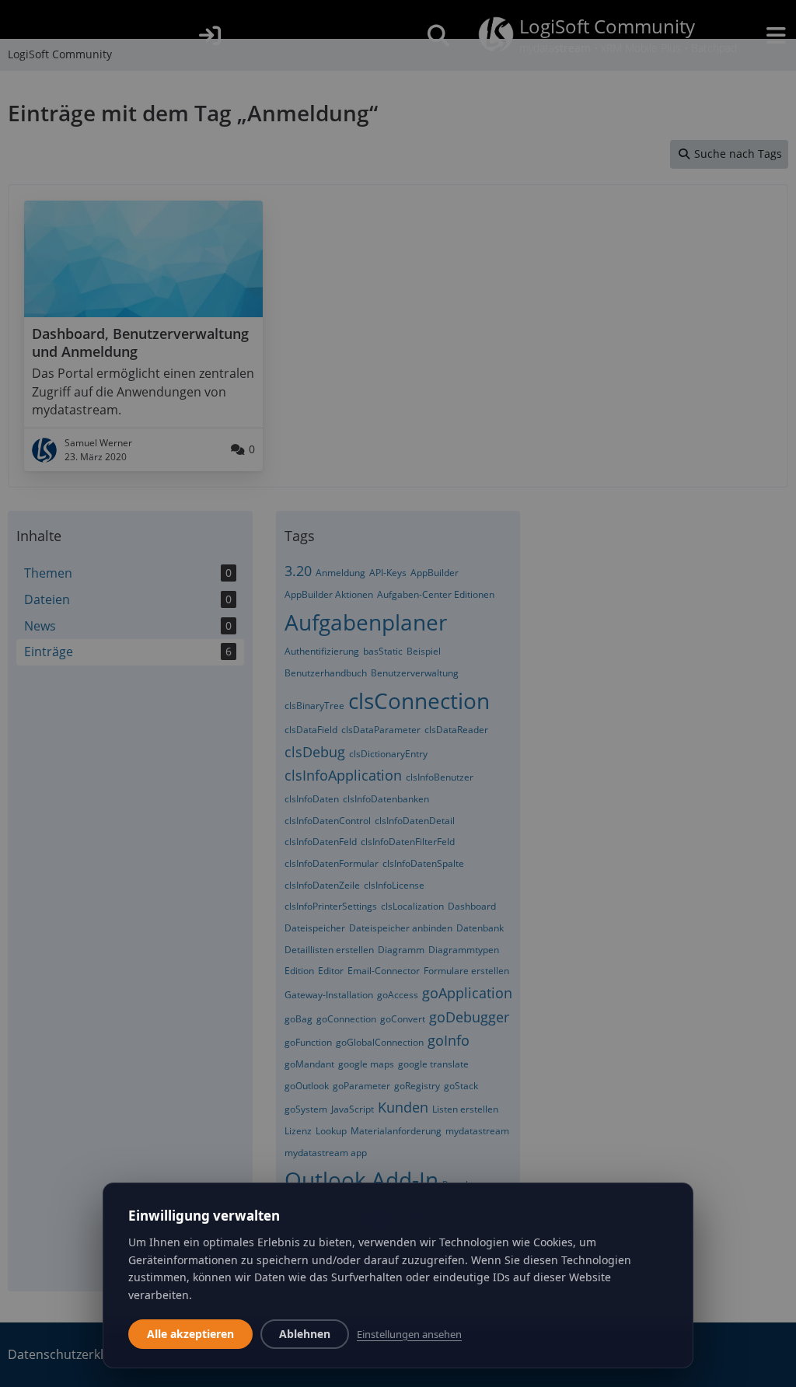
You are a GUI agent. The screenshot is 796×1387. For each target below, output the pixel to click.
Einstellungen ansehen (409, 1334)
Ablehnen (304, 1333)
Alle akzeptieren (190, 1333)
